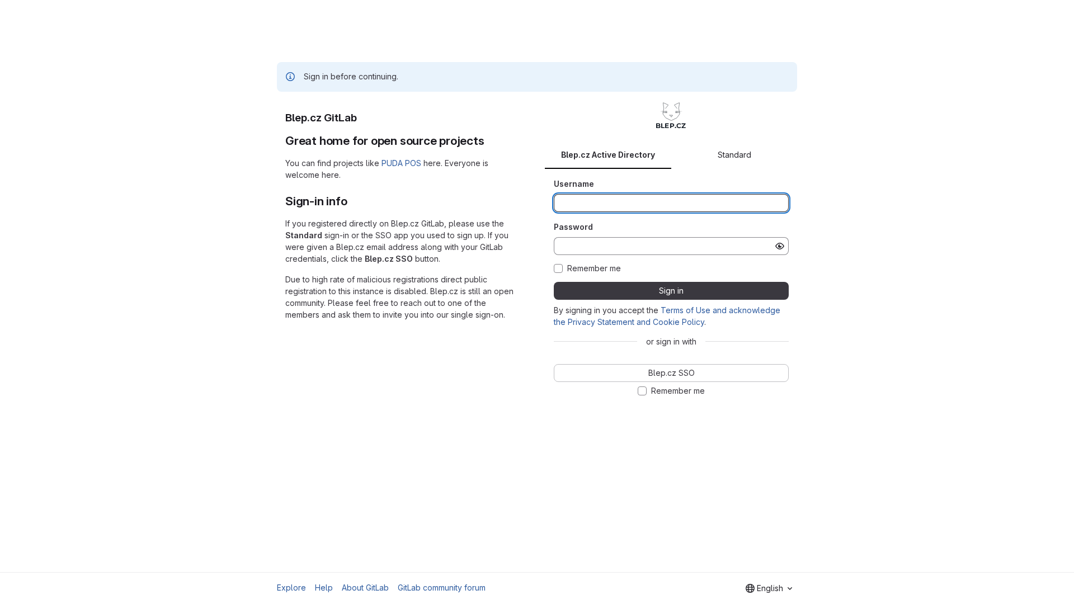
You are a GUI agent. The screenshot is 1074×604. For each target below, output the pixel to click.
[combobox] (769, 588)
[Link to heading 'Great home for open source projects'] (490, 141)
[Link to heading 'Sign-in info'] (353, 201)
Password (573, 227)
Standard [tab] (734, 154)
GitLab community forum (442, 587)
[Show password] (780, 246)
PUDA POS (401, 163)
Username (574, 183)
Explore (291, 587)
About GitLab (365, 587)
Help (324, 587)
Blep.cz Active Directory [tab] (608, 154)
